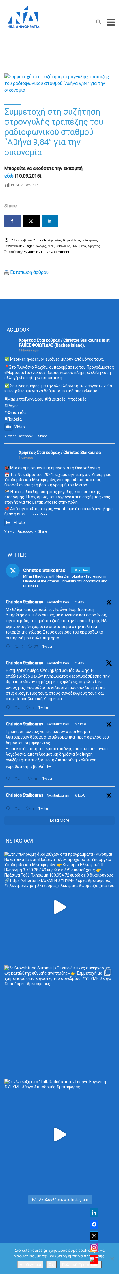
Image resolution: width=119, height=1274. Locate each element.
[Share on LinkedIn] (50, 221)
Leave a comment (55, 251)
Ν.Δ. (50, 246)
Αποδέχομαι (30, 1264)
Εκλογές (40, 246)
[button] (99, 23)
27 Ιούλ (81, 724)
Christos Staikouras (24, 602)
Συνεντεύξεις (13, 246)
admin (33, 251)
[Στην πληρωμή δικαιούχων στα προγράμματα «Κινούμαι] (59, 907)
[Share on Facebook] (12, 221)
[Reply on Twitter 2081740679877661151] (9, 778)
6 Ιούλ (80, 795)
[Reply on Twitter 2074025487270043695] (9, 808)
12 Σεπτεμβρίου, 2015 (25, 240)
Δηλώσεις (55, 240)
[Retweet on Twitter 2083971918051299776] (19, 707)
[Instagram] (94, 1247)
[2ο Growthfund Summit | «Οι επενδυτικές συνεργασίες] (59, 1020)
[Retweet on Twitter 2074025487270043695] (19, 808)
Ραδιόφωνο (89, 240)
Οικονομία (63, 246)
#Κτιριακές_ (56, 399)
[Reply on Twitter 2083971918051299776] (9, 707)
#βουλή (37, 766)
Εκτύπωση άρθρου (29, 272)
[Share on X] (31, 221)
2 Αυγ (79, 602)
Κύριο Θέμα (71, 240)
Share (42, 436)
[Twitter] (94, 1236)
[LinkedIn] (94, 1212)
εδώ (9, 176)
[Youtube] (94, 1259)
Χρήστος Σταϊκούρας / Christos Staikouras (60, 340)
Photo (19, 522)
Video (19, 427)
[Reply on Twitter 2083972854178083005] (9, 646)
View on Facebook (18, 436)
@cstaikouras (58, 602)
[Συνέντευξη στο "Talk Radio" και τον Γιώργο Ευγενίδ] (59, 1134)
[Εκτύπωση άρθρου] (6, 272)
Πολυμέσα (79, 246)
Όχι (52, 1264)
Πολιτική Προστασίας (80, 1264)
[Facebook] (94, 1224)
